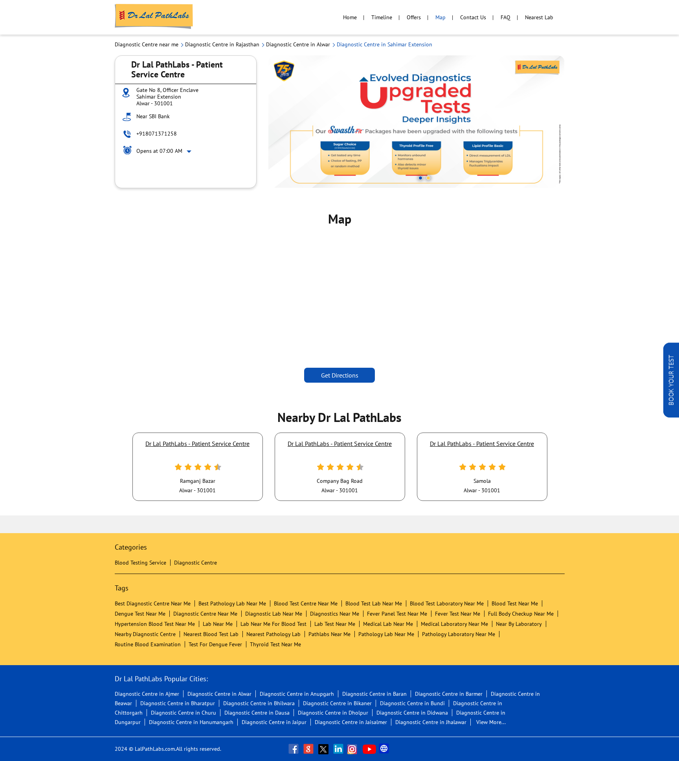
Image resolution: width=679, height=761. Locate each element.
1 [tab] (420, 178)
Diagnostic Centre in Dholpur (333, 712)
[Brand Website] (384, 749)
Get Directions (339, 375)
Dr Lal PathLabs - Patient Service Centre (197, 443)
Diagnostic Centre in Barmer (449, 693)
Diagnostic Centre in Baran (374, 693)
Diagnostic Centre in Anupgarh (297, 693)
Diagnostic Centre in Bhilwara (259, 703)
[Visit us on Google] (309, 749)
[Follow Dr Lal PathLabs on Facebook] (294, 749)
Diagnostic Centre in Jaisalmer (351, 722)
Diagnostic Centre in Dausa (257, 712)
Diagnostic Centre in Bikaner (337, 703)
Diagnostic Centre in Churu (183, 712)
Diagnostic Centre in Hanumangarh (191, 722)
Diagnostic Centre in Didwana (412, 712)
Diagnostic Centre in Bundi (412, 703)
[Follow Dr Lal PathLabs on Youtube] (369, 749)
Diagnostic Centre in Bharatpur (177, 703)
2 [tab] (428, 178)
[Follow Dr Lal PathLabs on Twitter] (324, 749)
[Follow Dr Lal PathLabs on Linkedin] (339, 749)
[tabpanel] (416, 121)
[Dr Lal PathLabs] (154, 17)
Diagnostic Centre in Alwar (219, 693)
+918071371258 (156, 133)
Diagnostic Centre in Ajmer (147, 693)
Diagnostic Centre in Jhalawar (430, 722)
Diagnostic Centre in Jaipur (274, 722)
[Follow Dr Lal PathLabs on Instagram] (354, 749)
